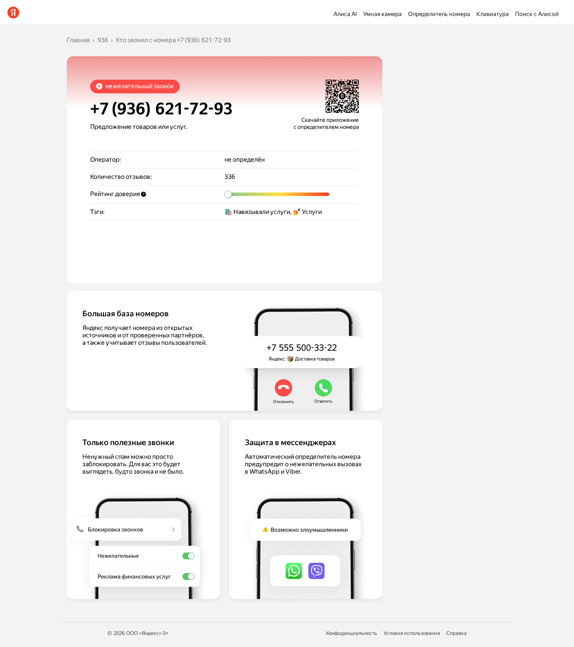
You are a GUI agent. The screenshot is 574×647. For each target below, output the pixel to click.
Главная (78, 40)
